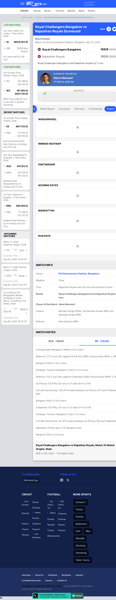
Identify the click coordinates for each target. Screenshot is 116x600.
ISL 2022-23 (50, 504)
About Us (39, 575)
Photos (91, 10)
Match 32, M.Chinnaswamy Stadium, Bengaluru (60, 42)
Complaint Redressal (31, 580)
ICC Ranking (36, 536)
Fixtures (60, 10)
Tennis (79, 509)
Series (47, 10)
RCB (56, 341)
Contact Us (62, 580)
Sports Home (27, 17)
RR (102, 341)
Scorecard (64, 108)
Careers (48, 580)
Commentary (95, 108)
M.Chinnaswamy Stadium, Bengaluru (79, 273)
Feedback (52, 575)
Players (36, 529)
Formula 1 (80, 502)
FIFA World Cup (31, 480)
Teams (25, 529)
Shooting (80, 545)
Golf (78, 531)
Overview (79, 108)
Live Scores (25, 503)
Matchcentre (51, 536)
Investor (79, 575)
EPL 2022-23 (61, 504)
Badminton (81, 524)
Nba (88, 531)
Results (71, 10)
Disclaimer (66, 575)
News (82, 10)
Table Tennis (83, 560)
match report (47, 108)
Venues (25, 535)
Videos (25, 523)
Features (36, 523)
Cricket (24, 11)
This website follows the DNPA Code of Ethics (42, 586)
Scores (37, 10)
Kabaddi (80, 538)
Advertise (26, 575)
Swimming (81, 553)
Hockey (80, 516)
